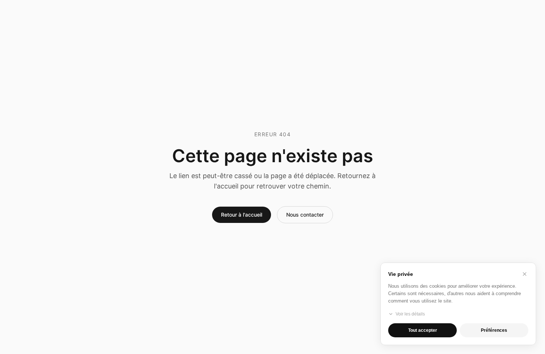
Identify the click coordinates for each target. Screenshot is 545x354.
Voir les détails (410, 314)
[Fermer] (524, 274)
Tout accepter (422, 330)
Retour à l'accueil (241, 214)
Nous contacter (305, 214)
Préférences (494, 330)
